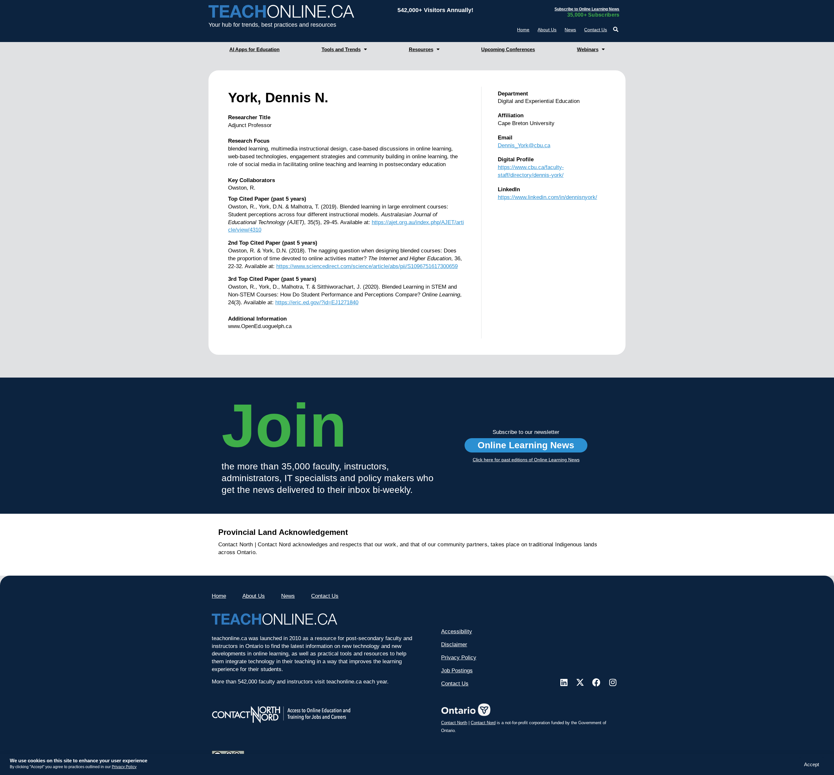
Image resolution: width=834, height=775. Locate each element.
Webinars (587, 49)
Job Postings (457, 670)
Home (523, 29)
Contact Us (595, 29)
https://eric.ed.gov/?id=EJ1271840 (316, 302)
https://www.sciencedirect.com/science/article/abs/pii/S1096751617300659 (367, 266)
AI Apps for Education (254, 49)
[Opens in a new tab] (564, 682)
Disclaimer (454, 644)
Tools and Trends (341, 49)
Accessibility (456, 631)
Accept (811, 764)
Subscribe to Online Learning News (586, 9)
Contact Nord (483, 722)
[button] (615, 29)
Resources (421, 49)
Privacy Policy (124, 767)
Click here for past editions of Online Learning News (526, 459)
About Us (547, 29)
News (570, 29)
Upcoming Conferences (508, 49)
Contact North (454, 722)
